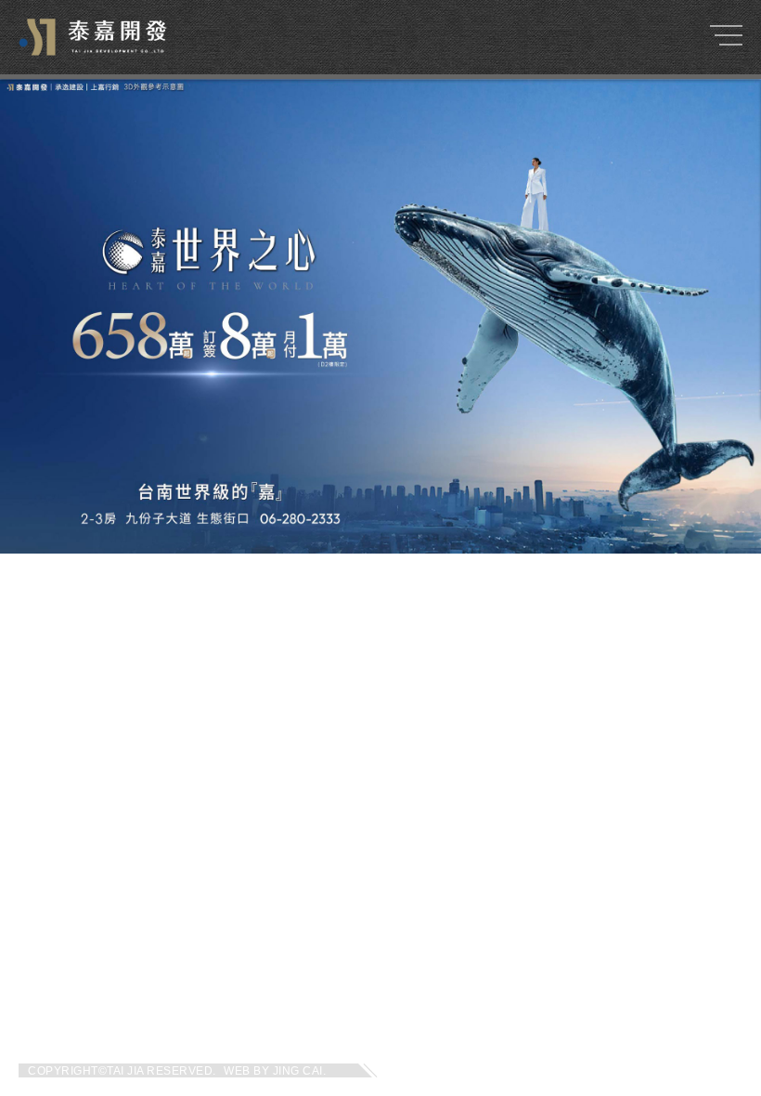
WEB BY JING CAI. (275, 1070)
